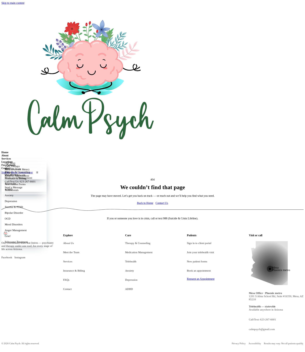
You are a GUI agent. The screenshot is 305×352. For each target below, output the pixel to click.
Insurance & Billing (74, 270)
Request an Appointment (200, 278)
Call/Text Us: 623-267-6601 (20, 181)
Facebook (6, 257)
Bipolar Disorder (14, 212)
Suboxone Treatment (16, 241)
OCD (7, 218)
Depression (11, 201)
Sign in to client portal (199, 243)
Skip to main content (12, 2)
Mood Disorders (14, 224)
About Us (68, 243)
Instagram (19, 257)
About (4, 155)
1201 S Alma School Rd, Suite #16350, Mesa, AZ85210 (276, 296)
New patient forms (197, 261)
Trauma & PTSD (14, 207)
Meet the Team (71, 252)
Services (6, 158)
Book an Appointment (17, 175)
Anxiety (9, 195)
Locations (7, 161)
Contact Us (162, 202)
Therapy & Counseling (137, 243)
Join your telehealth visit (200, 252)
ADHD (129, 288)
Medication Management (138, 252)
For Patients (8, 164)
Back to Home (145, 202)
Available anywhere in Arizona (266, 308)
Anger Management (16, 230)
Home (4, 152)
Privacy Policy (239, 343)
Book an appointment (199, 270)
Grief (7, 236)
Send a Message (13, 187)
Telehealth (130, 261)
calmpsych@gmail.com (262, 329)
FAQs (66, 279)
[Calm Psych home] (89, 77)
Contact (6, 168)
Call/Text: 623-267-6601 (262, 319)
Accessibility (255, 343)
